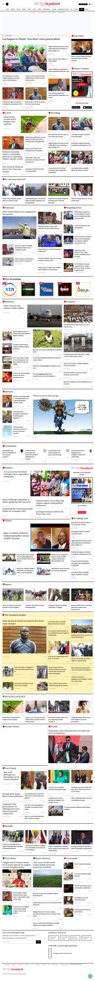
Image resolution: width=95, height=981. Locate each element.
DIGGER (86, 9)
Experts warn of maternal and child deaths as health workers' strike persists (35, 78)
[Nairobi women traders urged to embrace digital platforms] (7, 348)
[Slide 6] (26, 762)
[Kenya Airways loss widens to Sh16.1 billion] (44, 316)
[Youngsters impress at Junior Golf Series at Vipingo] (59, 595)
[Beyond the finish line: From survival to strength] (8, 686)
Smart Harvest (42, 858)
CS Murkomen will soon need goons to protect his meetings (55, 453)
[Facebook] (54, 938)
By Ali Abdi (9, 42)
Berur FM (62, 12)
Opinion (9, 391)
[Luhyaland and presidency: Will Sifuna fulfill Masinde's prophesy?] (7, 416)
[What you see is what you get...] (63, 416)
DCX (32, 964)
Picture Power (12, 726)
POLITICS (18, 9)
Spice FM (52, 12)
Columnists (10, 446)
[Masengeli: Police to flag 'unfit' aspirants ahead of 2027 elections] (50, 218)
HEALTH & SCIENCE (15, 696)
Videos (8, 520)
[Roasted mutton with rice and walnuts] (68, 912)
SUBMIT (38, 942)
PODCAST (76, 9)
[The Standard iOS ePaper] (87, 107)
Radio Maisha (43, 12)
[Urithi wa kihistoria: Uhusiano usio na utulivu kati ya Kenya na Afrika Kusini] (59, 837)
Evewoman (71, 858)
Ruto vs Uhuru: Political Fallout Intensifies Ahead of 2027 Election (81, 58)
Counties (70, 301)
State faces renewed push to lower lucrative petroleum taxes (21, 375)
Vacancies (27, 964)
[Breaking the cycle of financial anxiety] (68, 900)
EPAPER (81, 9)
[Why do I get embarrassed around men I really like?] (68, 888)
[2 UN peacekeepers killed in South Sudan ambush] (55, 811)
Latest (8, 113)
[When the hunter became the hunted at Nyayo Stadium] (13, 595)
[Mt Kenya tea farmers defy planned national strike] (47, 339)
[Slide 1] (13, 762)
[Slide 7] (28, 762)
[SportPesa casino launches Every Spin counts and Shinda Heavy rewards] (68, 253)
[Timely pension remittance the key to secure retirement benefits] (7, 431)
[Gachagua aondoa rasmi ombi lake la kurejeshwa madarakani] (82, 837)
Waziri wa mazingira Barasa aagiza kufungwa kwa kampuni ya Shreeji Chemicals (12, 846)
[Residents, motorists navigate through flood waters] (24, 747)
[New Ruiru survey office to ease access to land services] (78, 314)
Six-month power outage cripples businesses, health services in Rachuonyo (11, 78)
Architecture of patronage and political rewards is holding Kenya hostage (31, 455)
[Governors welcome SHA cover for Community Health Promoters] (59, 707)
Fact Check (10, 768)
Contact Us (13, 964)
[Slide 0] (11, 762)
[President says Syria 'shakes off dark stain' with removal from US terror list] (81, 777)
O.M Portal (37, 964)
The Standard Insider (15, 615)
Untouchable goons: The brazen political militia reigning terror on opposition (35, 201)
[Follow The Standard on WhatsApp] (90, 976)
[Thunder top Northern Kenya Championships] (36, 595)
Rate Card (20, 964)
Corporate (7, 964)
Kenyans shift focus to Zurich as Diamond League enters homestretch (81, 607)
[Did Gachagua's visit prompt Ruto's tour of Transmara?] (8, 261)
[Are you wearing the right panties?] (68, 876)
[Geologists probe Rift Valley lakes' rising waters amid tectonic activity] (78, 343)
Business (9, 301)
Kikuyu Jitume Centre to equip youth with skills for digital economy (21, 333)
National (9, 207)
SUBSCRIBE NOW (83, 4)
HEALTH (34, 9)
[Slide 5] (23, 762)
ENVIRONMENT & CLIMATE (63, 9)
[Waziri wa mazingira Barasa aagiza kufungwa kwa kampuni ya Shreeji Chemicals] (13, 836)
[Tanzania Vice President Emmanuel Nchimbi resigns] (59, 777)
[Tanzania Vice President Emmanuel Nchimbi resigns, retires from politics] (7, 910)
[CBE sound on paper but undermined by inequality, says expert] (59, 85)
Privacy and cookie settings (76, 964)
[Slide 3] (18, 762)
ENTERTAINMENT (46, 9)
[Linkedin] (76, 938)
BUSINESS (24, 9)
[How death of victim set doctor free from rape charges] (36, 93)
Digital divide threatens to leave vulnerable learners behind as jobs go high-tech (58, 49)
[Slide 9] (33, 762)
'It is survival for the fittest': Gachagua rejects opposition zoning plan (80, 563)
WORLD (29, 9)
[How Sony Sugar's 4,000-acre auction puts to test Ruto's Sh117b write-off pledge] (7, 362)
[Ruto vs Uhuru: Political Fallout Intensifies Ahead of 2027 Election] (82, 46)
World (54, 726)
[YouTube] (87, 938)
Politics (9, 467)
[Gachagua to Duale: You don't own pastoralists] (24, 59)
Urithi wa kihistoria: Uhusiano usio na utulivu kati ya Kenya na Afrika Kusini (58, 848)
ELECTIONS (54, 9)
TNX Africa (10, 858)
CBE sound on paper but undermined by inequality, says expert (58, 95)
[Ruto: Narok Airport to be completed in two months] (19, 228)
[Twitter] (65, 938)
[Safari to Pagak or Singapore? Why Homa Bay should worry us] (8, 671)
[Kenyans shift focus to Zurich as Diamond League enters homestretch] (82, 595)
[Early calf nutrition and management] (68, 228)
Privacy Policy (55, 964)
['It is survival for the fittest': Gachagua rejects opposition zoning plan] (59, 157)
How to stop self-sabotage (82, 864)
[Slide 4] (21, 762)
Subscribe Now (82, 84)
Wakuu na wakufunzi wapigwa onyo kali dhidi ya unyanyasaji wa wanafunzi (35, 847)
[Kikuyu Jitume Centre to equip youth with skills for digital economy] (7, 335)
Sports (8, 584)
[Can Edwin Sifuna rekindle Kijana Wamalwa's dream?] (81, 157)
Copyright (44, 964)
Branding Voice (74, 207)
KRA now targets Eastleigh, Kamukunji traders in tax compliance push (23, 248)
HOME (7, 9)
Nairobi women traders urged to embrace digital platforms (21, 347)
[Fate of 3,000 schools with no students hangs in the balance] (42, 686)
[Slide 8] (31, 762)
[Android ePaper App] (76, 107)
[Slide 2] (16, 762)
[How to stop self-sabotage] (68, 865)
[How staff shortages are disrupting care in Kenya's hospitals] (34, 780)
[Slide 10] (36, 762)
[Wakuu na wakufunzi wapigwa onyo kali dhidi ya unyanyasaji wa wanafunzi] (36, 837)
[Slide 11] (38, 762)
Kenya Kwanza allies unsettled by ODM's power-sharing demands (58, 201)
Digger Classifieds (59, 953)
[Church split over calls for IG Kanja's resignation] (50, 241)
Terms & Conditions (65, 964)
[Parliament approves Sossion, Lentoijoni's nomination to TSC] (13, 93)
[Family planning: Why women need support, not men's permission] (82, 707)
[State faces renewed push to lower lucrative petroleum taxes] (7, 376)
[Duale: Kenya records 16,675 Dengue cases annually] (34, 124)
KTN (71, 9)
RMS (49, 964)
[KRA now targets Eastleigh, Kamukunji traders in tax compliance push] (8, 249)
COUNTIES (13, 9)
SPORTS (39, 9)
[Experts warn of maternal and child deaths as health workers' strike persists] (36, 707)
